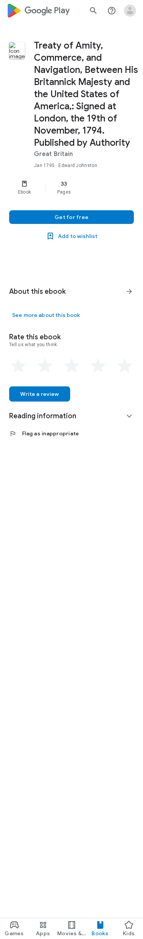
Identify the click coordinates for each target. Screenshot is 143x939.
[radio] (18, 366)
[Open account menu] (130, 11)
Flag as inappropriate (44, 433)
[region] (71, 187)
